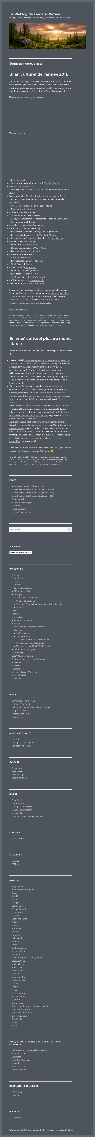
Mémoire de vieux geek (24, 649)
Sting (68, 323)
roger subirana (46, 323)
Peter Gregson (18, 993)
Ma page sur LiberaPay (22, 810)
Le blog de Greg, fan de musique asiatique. (31, 707)
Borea (29, 264)
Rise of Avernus (19, 996)
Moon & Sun (17, 967)
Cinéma (35, 315)
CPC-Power (17, 1092)
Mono (40, 261)
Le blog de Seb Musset (22, 806)
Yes (59, 325)
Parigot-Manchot (20, 710)
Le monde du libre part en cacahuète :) (31, 627)
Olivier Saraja (18, 774)
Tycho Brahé (39, 283)
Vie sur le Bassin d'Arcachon (25, 672)
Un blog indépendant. (22, 512)
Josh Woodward (33, 274)
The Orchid (17, 1019)
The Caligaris (28, 325)
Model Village (18, 964)
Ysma (14, 1025)
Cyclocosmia (17, 912)
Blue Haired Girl (37, 280)
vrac (47, 464)
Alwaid (15, 896)
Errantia (15, 932)
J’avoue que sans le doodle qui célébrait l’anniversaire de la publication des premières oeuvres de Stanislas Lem (39, 396)
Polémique (16, 678)
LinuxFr (15, 861)
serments (55, 323)
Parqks (15, 987)
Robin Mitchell (18, 1066)
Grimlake (16, 935)
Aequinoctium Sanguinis (23, 890)
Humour (15, 614)
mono (11, 323)
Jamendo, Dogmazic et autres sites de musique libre (40, 604)
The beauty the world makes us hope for (30, 1006)
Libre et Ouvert (18, 838)
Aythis (15, 899)
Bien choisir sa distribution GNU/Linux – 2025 (33, 496)
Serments (26, 257)
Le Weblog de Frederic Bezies (34, 14)
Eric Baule (16, 928)
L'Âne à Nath (18, 803)
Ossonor (15, 983)
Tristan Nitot (18, 717)
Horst (14, 945)
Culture (41, 315)
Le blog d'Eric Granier (22, 704)
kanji (57, 320)
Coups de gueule (19, 578)
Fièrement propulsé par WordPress (60, 1130)
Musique (48, 315)
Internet (18, 623)
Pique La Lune (57, 238)
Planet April (17, 1117)
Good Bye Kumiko (61, 459)
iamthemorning (19, 948)
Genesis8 (16, 1095)
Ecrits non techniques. (22, 502)
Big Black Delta (26, 186)
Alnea (14, 893)
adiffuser (26, 459)
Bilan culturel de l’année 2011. (38, 74)
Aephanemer (18, 886)
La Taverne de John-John (23, 701)
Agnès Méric (32, 245)
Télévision (16, 665)
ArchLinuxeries (23, 633)
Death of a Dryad (19, 919)
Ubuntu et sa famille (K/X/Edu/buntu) (33, 646)
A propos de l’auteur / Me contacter (28, 486)
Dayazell (15, 915)
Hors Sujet (16, 941)
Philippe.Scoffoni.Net (21, 714)
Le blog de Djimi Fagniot (23, 742)
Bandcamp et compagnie (27, 597)
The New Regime (52, 183)
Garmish (55, 293)
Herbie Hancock (20, 320)
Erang (14, 925)
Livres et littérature (45, 457)
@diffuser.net (17, 303)
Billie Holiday (31, 318)
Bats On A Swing (25, 296)
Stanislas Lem (29, 464)
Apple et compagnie (23, 620)
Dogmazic (16, 1057)
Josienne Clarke (19, 951)
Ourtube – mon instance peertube (27, 816)
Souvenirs (16, 662)
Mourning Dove (19, 977)
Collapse (15, 902)
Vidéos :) (16, 669)
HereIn (29, 320)
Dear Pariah (17, 800)
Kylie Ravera (17, 771)
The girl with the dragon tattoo (40, 196)
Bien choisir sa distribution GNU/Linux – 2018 (33, 489)
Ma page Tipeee (19, 813)
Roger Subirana (34, 270)
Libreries (18, 630)
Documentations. (20, 499)
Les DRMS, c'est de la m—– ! (25, 656)
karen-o (12, 462)
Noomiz (63, 457)
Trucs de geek (20, 652)
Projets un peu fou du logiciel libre (32, 643)
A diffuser (34, 406)
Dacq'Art (16, 739)
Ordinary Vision (19, 980)
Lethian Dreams (19, 961)
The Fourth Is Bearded (22, 1012)
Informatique (18, 617)
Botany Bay (30, 267)
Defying (15, 922)
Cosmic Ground (19, 909)
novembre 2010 (16, 428)
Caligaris (31, 209)
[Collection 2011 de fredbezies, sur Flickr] (40, 153)
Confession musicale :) (26, 601)
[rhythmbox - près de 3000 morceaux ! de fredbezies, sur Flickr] (40, 112)
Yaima (14, 1022)
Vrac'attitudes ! (15, 459)
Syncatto (16, 1000)
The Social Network (35, 189)
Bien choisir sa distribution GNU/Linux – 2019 (33, 493)
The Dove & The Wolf (21, 1009)
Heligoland (17, 938)
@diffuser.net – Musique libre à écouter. (30, 1050)
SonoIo (22, 180)
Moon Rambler (28, 425)
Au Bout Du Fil (49, 300)
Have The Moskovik (21, 1060)
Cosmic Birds (18, 906)
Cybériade (50, 459)
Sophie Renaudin (19, 778)
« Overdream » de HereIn (21, 206)
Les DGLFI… (17, 505)
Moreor (15, 974)
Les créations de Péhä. (22, 746)
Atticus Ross (34, 459)
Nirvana (25, 323)
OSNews (15, 864)
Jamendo (16, 1063)
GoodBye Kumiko (60, 406)
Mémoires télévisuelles (24, 591)
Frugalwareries (23, 636)
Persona (15, 990)
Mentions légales (19, 509)
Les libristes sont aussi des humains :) (33, 640)
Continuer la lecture (18, 309)
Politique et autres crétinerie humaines (30, 659)
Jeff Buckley (37, 320)
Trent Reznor (52, 325)
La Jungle (16, 954)
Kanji (37, 251)
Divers (14, 610)
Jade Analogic (30, 241)
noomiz (21, 464)
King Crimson (65, 320)
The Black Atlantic (47, 235)
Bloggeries (16, 575)
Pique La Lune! (34, 323)
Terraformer (17, 1003)
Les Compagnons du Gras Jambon (27, 957)
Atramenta (17, 768)
